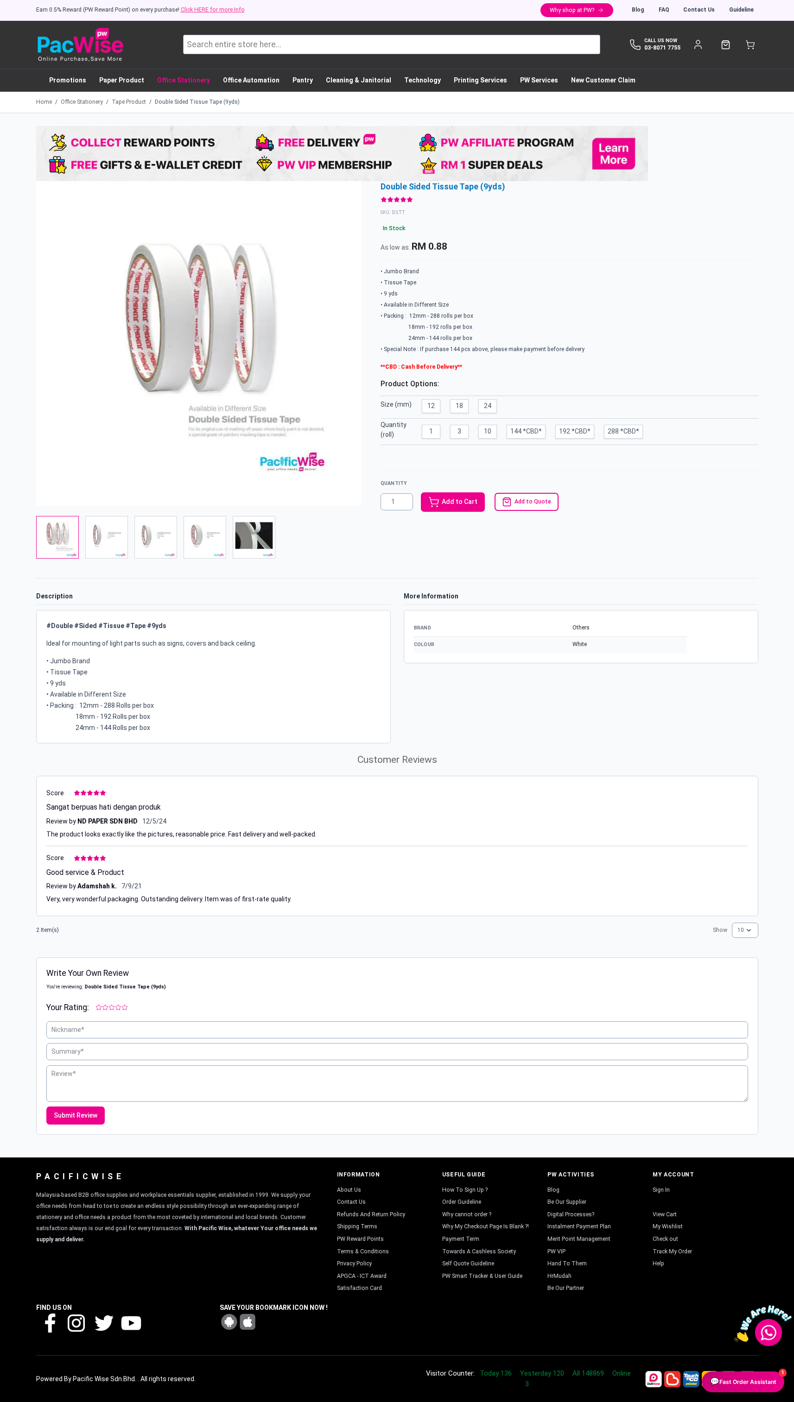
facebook (49, 1323)
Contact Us (699, 9)
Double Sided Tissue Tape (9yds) (197, 102)
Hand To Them (567, 1263)
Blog (638, 9)
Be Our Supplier (566, 1202)
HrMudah (559, 1276)
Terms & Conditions (363, 1251)
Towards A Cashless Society (479, 1251)
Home (44, 102)
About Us (349, 1190)
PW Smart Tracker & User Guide (482, 1276)
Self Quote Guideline (468, 1263)
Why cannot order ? (466, 1214)
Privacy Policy (354, 1263)
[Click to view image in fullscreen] (198, 343)
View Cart (665, 1214)
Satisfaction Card (359, 1288)
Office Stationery (82, 102)
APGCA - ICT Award (362, 1276)
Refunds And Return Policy (371, 1214)
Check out (665, 1239)
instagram (76, 1323)
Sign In (661, 1190)
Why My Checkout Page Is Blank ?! (485, 1226)
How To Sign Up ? (465, 1190)
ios (247, 1322)
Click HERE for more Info (213, 9)
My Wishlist (668, 1226)
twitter (103, 1323)
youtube (130, 1323)
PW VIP (556, 1251)
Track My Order (672, 1251)
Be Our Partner (565, 1288)
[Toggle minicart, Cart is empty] (750, 45)
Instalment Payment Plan (579, 1226)
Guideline (741, 9)
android (229, 1322)
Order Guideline (461, 1202)
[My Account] (698, 45)
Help (658, 1263)
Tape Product (129, 102)
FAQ (664, 9)
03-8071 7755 (662, 47)
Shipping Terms (357, 1226)
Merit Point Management (578, 1239)
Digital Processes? (570, 1214)
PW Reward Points (360, 1239)
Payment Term (460, 1239)
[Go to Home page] (80, 44)
